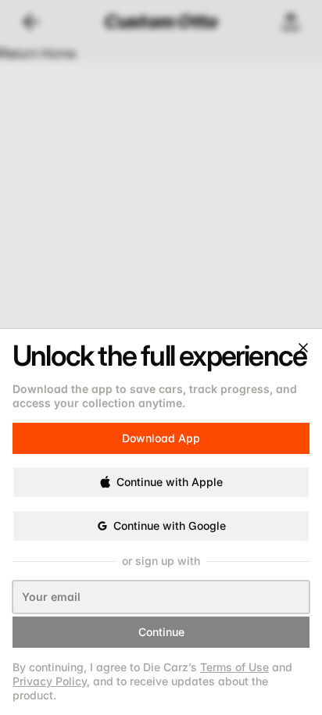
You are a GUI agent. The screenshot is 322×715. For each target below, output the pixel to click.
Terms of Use (234, 667)
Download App (161, 431)
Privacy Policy (50, 681)
